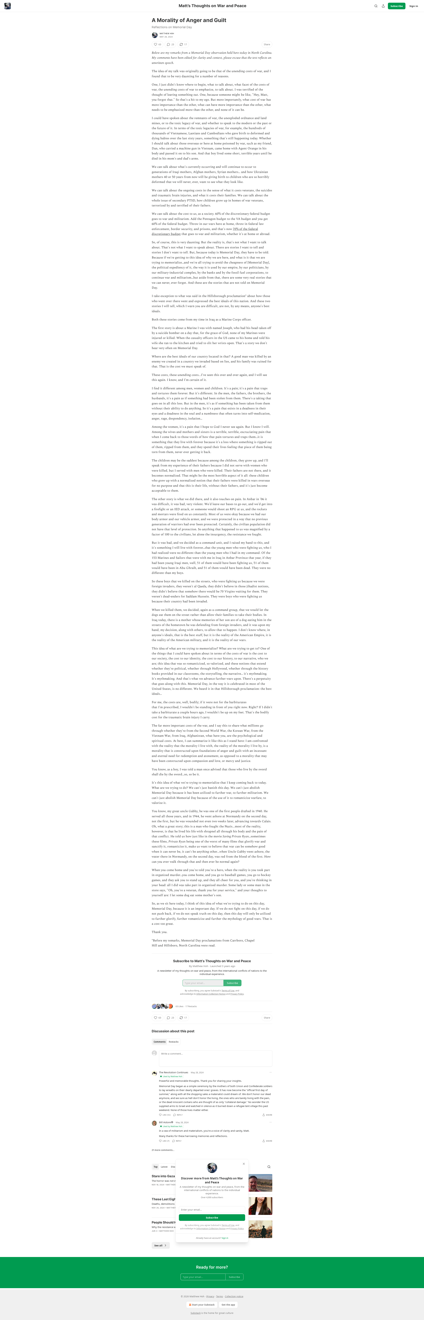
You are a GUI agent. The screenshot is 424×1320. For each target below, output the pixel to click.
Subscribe (397, 6)
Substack (196, 1313)
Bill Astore (165, 1122)
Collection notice (234, 1296)
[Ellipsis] (270, 1072)
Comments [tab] (159, 1041)
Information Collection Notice (211, 1228)
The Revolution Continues (173, 1072)
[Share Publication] (383, 6)
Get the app (228, 1304)
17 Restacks (191, 1006)
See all (158, 1245)
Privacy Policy (237, 1228)
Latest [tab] (164, 1166)
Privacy (210, 1296)
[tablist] (166, 1041)
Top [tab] (156, 1166)
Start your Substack (203, 1304)
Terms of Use (228, 1225)
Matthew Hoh (167, 33)
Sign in (413, 6)
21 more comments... (163, 1150)
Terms (219, 1296)
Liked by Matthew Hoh (172, 1076)
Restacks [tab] (173, 1041)
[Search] (376, 6)
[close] (243, 1163)
